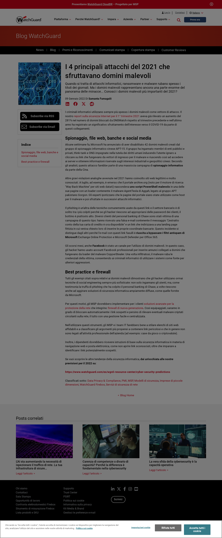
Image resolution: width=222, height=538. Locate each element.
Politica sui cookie (84, 528)
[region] (111, 529)
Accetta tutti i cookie (197, 529)
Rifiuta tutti (168, 527)
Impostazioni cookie (140, 527)
